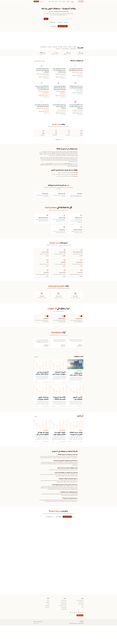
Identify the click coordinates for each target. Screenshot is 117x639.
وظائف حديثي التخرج (43, 46)
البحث (41, 1)
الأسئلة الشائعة (47, 605)
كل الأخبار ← (35, 416)
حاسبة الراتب (49, 164)
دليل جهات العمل (53, 26)
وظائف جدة (69, 46)
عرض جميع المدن (58, 139)
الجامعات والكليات (63, 609)
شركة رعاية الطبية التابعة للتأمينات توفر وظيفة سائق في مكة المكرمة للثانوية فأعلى (42, 70)
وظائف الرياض (74, 46)
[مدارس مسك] (75, 83)
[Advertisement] (58, 38)
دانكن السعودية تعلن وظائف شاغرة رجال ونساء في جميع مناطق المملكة (76, 69)
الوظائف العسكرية (49, 163)
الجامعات (63, 1)
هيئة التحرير (47, 602)
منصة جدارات (75, 152)
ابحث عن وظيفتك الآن (49, 516)
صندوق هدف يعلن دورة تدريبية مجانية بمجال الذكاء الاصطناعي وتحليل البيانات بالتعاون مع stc (60, 88)
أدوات (56, 1)
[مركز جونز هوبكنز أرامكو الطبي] (41, 101)
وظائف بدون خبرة (55, 46)
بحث (45, 18)
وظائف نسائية (60, 46)
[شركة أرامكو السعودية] (58, 65)
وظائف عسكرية (59, 22)
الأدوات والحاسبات (80, 603)
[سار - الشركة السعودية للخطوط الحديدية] (41, 83)
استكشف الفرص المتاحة (63, 26)
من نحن (48, 600)
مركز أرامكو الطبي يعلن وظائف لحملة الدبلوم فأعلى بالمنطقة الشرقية (42, 105)
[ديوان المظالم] (58, 101)
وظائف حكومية (66, 22)
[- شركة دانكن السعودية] (75, 65)
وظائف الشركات (69, 164)
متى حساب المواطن (58, 48)
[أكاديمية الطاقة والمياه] (75, 101)
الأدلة (60, 1)
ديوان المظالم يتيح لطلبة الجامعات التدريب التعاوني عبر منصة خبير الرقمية (59, 106)
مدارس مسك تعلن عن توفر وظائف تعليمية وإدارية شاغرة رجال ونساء (76, 87)
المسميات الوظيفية (63, 602)
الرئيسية (72, 1)
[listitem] (82, 612)
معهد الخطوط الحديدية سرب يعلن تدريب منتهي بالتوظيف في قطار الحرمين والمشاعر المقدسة (42, 88)
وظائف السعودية (64, 600)
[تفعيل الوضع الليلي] (43, 1)
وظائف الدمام (65, 46)
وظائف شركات (79, 73)
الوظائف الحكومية (67, 163)
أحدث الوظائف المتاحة (80, 600)
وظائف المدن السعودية (63, 605)
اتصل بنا (48, 603)
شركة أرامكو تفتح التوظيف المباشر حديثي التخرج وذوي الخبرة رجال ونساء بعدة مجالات (59, 70)
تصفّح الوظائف (36, 1)
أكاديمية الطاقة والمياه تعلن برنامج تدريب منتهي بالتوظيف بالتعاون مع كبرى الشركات (76, 106)
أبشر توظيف (53, 152)
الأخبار (49, 1)
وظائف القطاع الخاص (52, 22)
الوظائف (68, 1)
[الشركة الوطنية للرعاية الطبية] (41, 65)
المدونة (53, 1)
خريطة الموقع (47, 607)
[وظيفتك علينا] (80, 1)
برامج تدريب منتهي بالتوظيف (43, 94)
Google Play (40, 621)
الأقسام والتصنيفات (63, 603)
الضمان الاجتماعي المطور (65, 48)
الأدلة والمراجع (81, 602)
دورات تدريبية (63, 94)
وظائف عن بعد (49, 46)
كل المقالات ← (36, 356)
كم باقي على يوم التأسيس (73, 48)
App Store (35, 621)
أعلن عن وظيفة (79, 615)
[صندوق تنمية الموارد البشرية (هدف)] (58, 83)
